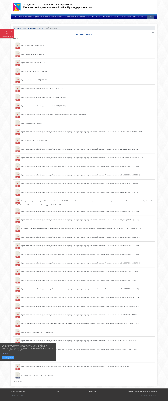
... (24, 28)
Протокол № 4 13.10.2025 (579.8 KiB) (33, 63)
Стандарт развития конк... (35, 28)
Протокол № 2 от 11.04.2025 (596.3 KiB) (34, 80)
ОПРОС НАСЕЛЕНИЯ (139, 17)
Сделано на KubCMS (17, 395)
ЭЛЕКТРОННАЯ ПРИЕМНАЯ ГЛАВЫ (51, 17)
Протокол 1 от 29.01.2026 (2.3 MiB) (32, 54)
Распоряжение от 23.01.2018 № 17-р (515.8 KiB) (37, 332)
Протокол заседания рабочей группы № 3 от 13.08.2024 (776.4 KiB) (43, 106)
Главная (18, 28)
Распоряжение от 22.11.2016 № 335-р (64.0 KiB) (37, 375)
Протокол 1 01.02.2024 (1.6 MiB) (31, 123)
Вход (57, 391)
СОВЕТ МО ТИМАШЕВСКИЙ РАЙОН (76, 17)
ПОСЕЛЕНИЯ (117, 17)
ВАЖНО (20, 17)
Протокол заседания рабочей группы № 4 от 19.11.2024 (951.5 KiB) (43, 97)
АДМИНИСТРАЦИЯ (31, 17)
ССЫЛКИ (127, 17)
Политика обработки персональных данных (142, 391)
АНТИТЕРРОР (106, 17)
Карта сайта (93, 391)
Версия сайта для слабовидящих (7, 33)
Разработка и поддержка (149, 395)
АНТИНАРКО (95, 17)
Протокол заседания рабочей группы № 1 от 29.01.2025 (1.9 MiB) (43, 88)
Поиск (150, 17)
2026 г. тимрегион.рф (18, 391)
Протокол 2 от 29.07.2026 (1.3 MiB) (32, 45)
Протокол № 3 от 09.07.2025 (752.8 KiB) (34, 71)
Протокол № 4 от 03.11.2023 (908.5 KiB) (34, 140)
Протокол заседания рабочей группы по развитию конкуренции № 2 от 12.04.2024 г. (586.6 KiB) (53, 114)
